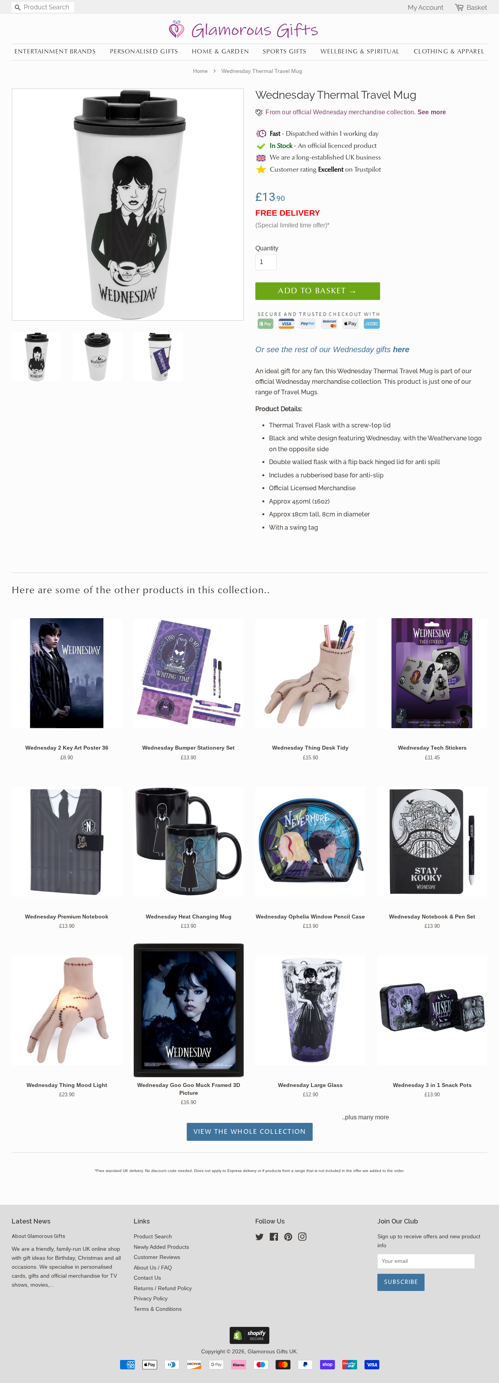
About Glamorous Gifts (38, 1236)
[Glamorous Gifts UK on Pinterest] (288, 1238)
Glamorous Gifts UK (272, 1352)
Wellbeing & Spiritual (360, 52)
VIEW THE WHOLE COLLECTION (249, 1132)
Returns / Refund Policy (163, 1288)
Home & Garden (220, 52)
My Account (426, 7)
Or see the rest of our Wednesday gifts (332, 349)
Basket (477, 7)
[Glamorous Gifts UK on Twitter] (259, 1238)
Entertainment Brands (55, 52)
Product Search (153, 1236)
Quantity (266, 248)
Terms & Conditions (158, 1309)
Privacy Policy (151, 1298)
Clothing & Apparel (449, 52)
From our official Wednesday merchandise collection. (355, 112)
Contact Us (147, 1278)
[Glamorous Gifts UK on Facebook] (273, 1238)
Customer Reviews (157, 1257)
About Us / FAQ (153, 1268)
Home (200, 71)
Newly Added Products (161, 1247)
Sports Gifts (284, 52)
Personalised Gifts (144, 52)
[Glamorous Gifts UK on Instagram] (302, 1238)
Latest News (31, 1221)
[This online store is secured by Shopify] (249, 1342)
